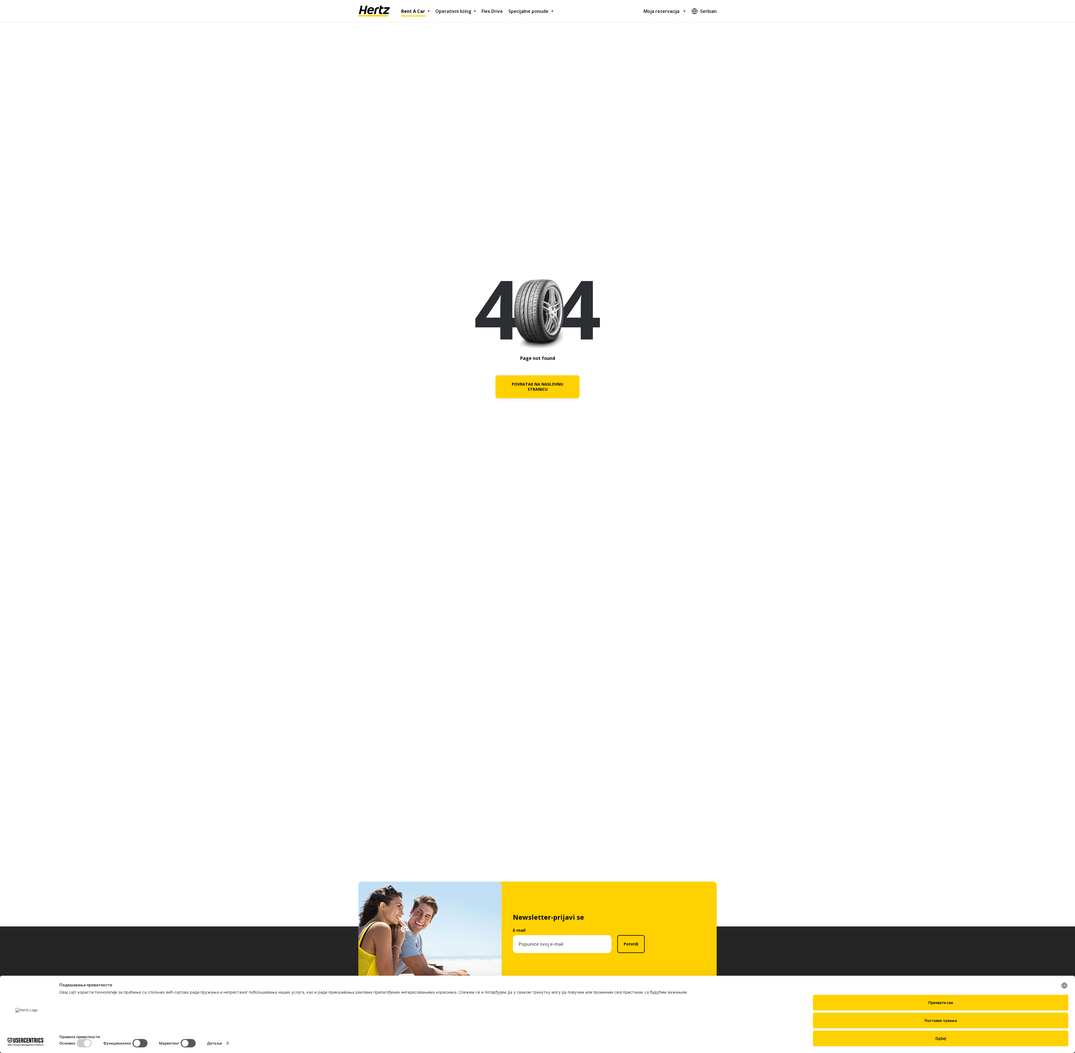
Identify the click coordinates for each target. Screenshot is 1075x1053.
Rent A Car (413, 11)
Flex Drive (492, 11)
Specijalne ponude (528, 11)
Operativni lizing (453, 11)
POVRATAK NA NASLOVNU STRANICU (537, 386)
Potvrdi (631, 944)
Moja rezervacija (661, 11)
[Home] (374, 11)
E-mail (519, 930)
